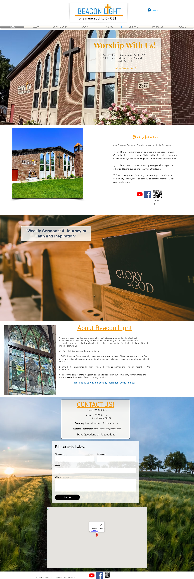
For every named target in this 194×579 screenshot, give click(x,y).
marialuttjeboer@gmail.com (107, 429)
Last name (101, 454)
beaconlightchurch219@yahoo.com (102, 423)
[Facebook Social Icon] (147, 194)
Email (58, 466)
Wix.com (75, 578)
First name (60, 454)
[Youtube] (139, 194)
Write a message (62, 477)
